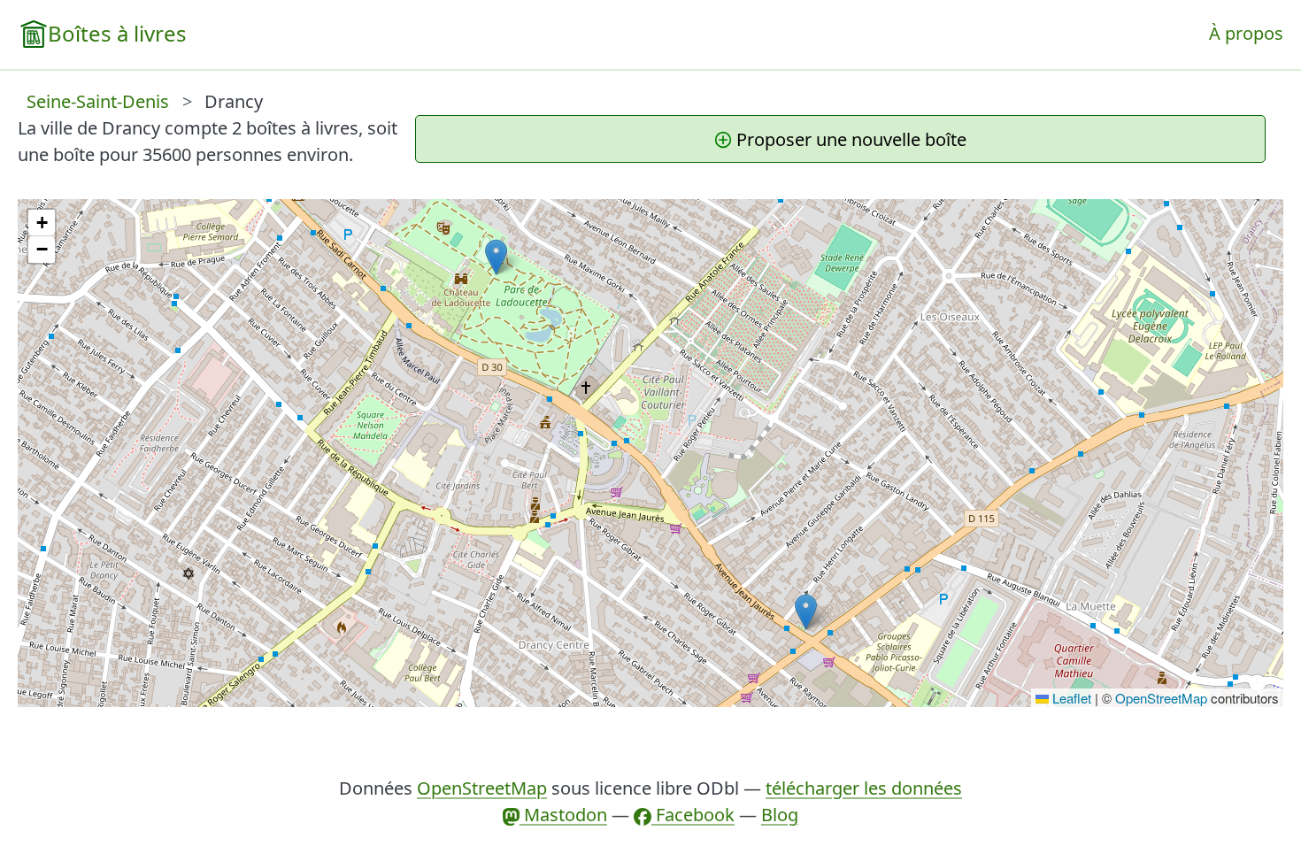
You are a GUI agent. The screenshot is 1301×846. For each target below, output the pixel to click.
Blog (779, 815)
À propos (1246, 33)
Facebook (693, 815)
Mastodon (563, 815)
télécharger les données (864, 788)
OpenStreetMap (1161, 697)
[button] (496, 257)
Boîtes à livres (117, 33)
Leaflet (1070, 697)
